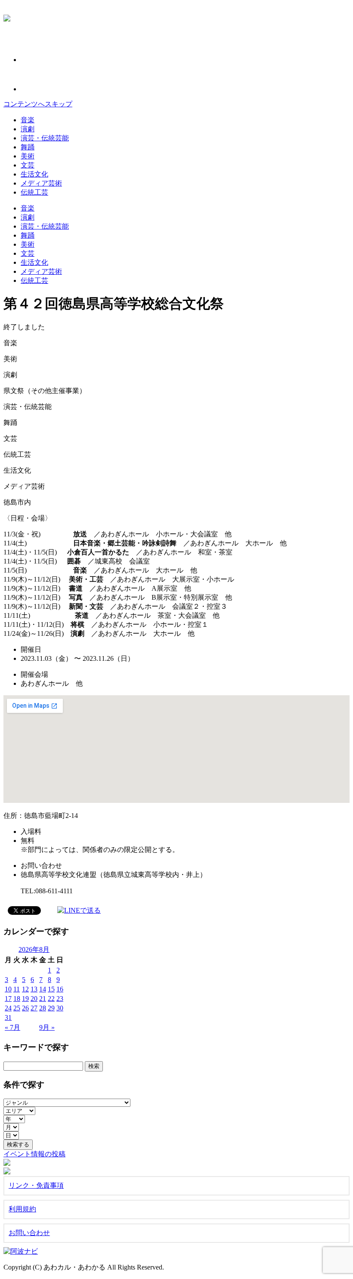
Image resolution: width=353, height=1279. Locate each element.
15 (51, 989)
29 (51, 1008)
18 (16, 998)
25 (16, 1008)
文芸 (27, 165)
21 (42, 998)
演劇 (27, 129)
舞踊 (27, 147)
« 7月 (12, 1027)
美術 (27, 156)
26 (25, 1008)
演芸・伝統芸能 (45, 138)
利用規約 (22, 1209)
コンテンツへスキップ (37, 104)
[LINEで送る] (79, 910)
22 (51, 998)
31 (8, 1017)
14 (42, 989)
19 (25, 998)
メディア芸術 (41, 183)
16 (59, 989)
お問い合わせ (29, 1232)
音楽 (27, 120)
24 (8, 1008)
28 (42, 1008)
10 (8, 989)
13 (34, 989)
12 (25, 989)
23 (59, 998)
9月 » (47, 1027)
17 (8, 998)
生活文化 (34, 174)
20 (34, 998)
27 (34, 1008)
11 (16, 989)
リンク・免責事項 (36, 1185)
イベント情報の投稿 (34, 1154)
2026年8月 (34, 949)
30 (59, 1008)
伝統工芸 (34, 192)
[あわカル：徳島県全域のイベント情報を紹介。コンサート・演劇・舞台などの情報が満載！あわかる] (6, 17)
